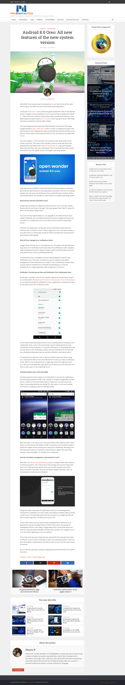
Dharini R (52, 47)
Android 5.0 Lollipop (34, 112)
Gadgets (40, 20)
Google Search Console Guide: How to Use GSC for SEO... (100, 74)
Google (53, 104)
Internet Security (72, 20)
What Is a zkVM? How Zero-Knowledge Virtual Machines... (35, 632)
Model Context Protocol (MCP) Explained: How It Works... (35, 621)
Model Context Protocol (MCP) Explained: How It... (101, 112)
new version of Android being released (40, 462)
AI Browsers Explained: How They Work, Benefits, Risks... (71, 621)
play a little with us (38, 129)
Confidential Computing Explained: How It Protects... (101, 93)
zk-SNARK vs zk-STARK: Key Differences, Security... (72, 631)
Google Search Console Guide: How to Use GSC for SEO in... (36, 610)
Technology (23, 20)
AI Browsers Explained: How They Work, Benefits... (101, 131)
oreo (30, 557)
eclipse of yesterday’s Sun (49, 146)
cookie (22, 136)
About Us (17, 2)
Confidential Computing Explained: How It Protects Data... (72, 610)
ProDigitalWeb (31, 682)
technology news (39, 557)
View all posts (18, 670)
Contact (23, 2)
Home (12, 2)
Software (85, 20)
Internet (60, 20)
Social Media (50, 20)
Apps (32, 20)
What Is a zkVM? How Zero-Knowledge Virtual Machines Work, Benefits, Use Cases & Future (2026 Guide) (100, 198)
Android (59, 206)
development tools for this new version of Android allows (55, 280)
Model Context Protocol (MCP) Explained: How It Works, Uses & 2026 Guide (100, 183)
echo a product (46, 119)
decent (48, 367)
